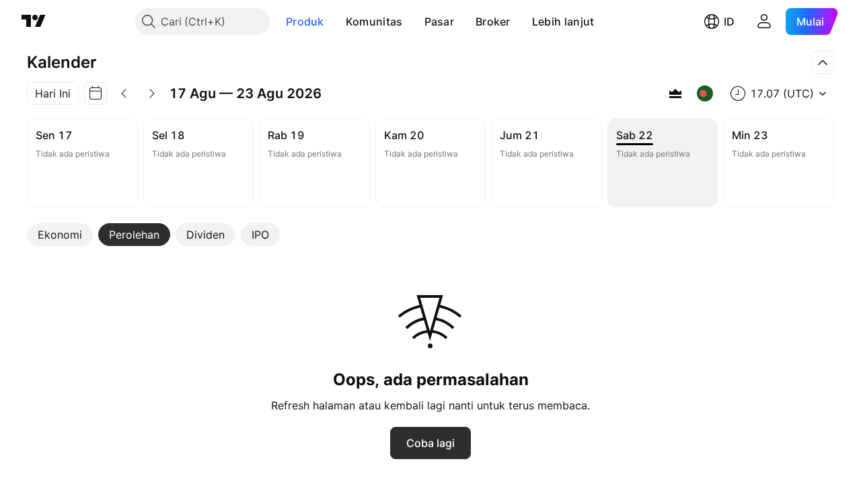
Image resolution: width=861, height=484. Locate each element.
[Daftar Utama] (675, 93)
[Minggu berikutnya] (152, 93)
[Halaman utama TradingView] (34, 21)
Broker (493, 21)
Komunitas (374, 21)
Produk (305, 21)
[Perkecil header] (822, 62)
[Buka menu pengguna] (764, 21)
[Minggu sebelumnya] (123, 93)
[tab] (60, 234)
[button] (334, 21)
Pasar (439, 21)
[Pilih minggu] (95, 93)
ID (729, 21)
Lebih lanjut (563, 21)
